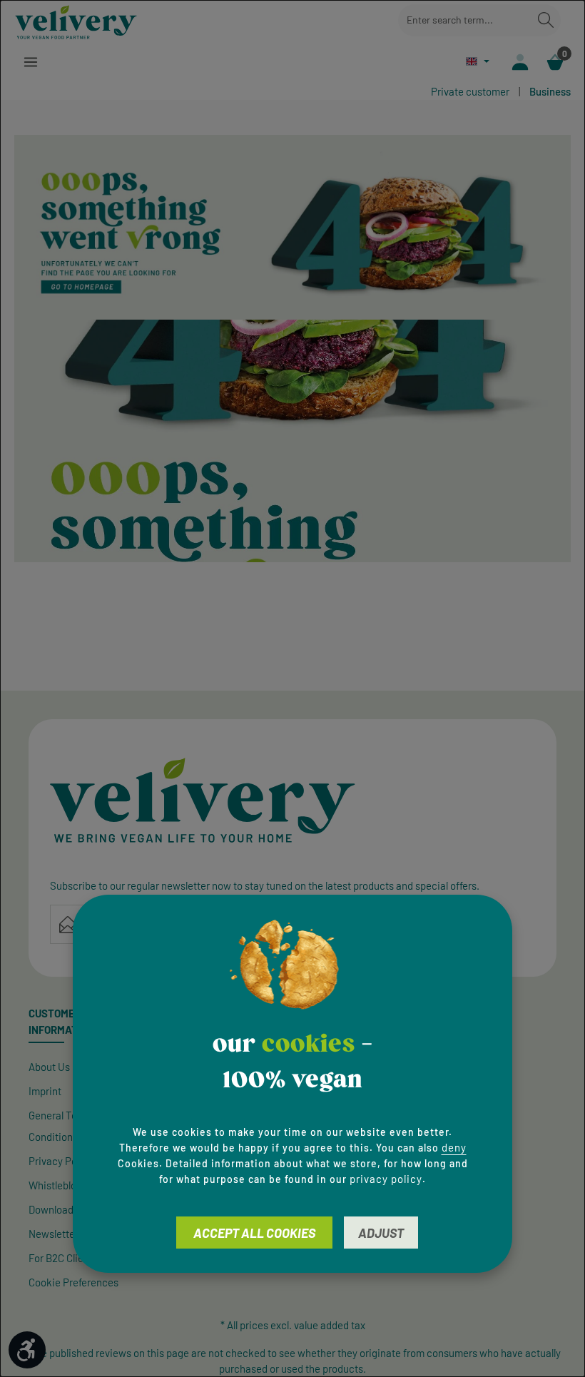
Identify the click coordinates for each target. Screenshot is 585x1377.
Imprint (45, 1090)
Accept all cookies (254, 1233)
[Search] (546, 20)
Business (550, 91)
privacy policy (386, 1178)
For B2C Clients (63, 1257)
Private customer (470, 91)
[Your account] (520, 62)
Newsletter (53, 1233)
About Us (49, 1066)
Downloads (53, 1209)
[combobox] (464, 20)
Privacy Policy (61, 1160)
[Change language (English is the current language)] (477, 61)
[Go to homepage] (76, 20)
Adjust (381, 1233)
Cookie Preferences (73, 1282)
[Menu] (30, 62)
